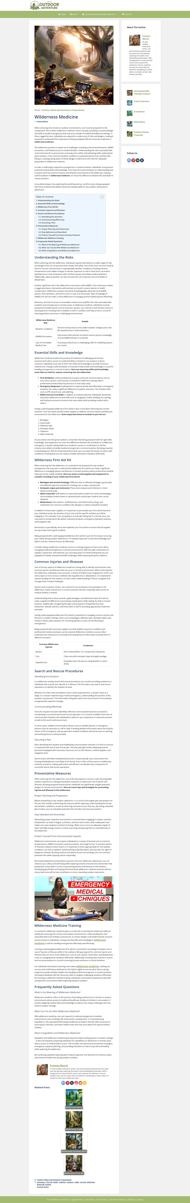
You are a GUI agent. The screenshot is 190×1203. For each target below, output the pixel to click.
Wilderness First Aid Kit (48, 207)
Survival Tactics (43, 1187)
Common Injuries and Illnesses (51, 210)
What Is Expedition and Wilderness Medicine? (61, 250)
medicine (62, 1182)
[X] (72, 1083)
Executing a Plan (48, 223)
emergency (41, 1182)
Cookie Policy (90, 1199)
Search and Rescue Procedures (51, 213)
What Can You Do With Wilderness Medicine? (60, 247)
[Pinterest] (67, 1083)
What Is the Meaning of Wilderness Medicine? (61, 245)
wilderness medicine (87, 966)
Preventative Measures (48, 226)
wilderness (91, 1182)
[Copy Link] (85, 1083)
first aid (49, 1182)
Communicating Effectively (53, 220)
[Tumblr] (142, 160)
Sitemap (140, 1199)
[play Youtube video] (74, 898)
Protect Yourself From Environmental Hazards (61, 235)
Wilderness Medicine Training (51, 238)
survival (83, 1182)
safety (77, 1182)
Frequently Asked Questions (50, 241)
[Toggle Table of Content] (100, 197)
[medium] (138, 160)
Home (37, 110)
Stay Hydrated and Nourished (54, 232)
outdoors (70, 1182)
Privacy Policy (102, 1199)
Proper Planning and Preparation (55, 229)
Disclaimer (131, 1199)
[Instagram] (76, 1083)
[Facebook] (63, 1083)
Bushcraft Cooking (44, 1184)
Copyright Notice (76, 1199)
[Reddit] (80, 1083)
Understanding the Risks (48, 200)
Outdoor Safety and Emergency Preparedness (63, 110)
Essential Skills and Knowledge (51, 203)
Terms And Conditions (117, 1199)
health (55, 1182)
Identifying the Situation (52, 217)
